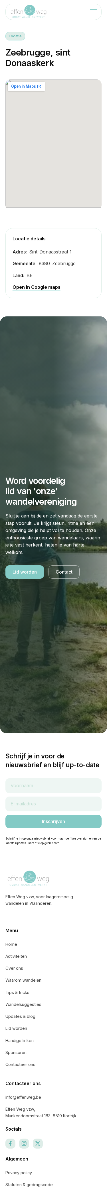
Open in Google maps (36, 287)
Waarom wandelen (23, 980)
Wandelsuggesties (23, 1004)
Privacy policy (18, 1172)
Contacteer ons (20, 1064)
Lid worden (25, 572)
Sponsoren (16, 1052)
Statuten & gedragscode (29, 1184)
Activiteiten (16, 956)
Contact (64, 572)
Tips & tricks (17, 992)
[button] (92, 12)
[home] (28, 12)
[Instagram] (24, 1144)
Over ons (14, 968)
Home (11, 944)
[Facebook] (10, 1144)
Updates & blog (20, 1016)
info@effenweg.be (23, 1097)
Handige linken (19, 1040)
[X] (38, 1144)
